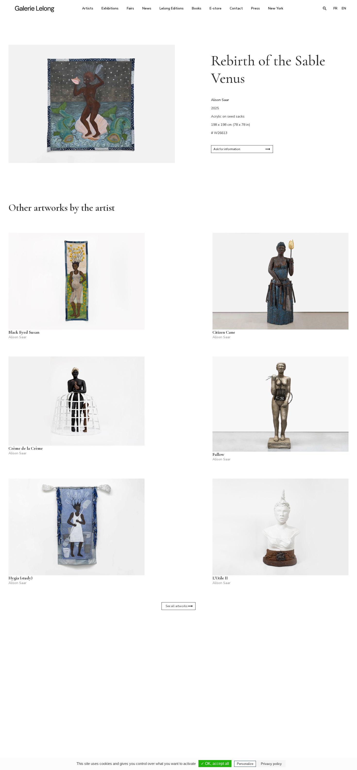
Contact (236, 8)
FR (335, 8)
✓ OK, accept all (215, 764)
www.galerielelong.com (327, 727)
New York (275, 8)
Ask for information (226, 149)
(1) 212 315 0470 (303, 724)
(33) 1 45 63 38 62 (176, 724)
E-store (215, 8)
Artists (87, 8)
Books (196, 8)
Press (255, 8)
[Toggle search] (324, 8)
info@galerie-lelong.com (110, 727)
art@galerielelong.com (301, 727)
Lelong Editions (172, 8)
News (146, 8)
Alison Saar (220, 100)
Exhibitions (110, 8)
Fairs (130, 8)
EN (344, 8)
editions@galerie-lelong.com (177, 727)
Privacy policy (271, 764)
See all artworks (176, 606)
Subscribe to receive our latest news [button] (174, 667)
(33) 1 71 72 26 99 (240, 724)
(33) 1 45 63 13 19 (112, 724)
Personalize (245, 764)
